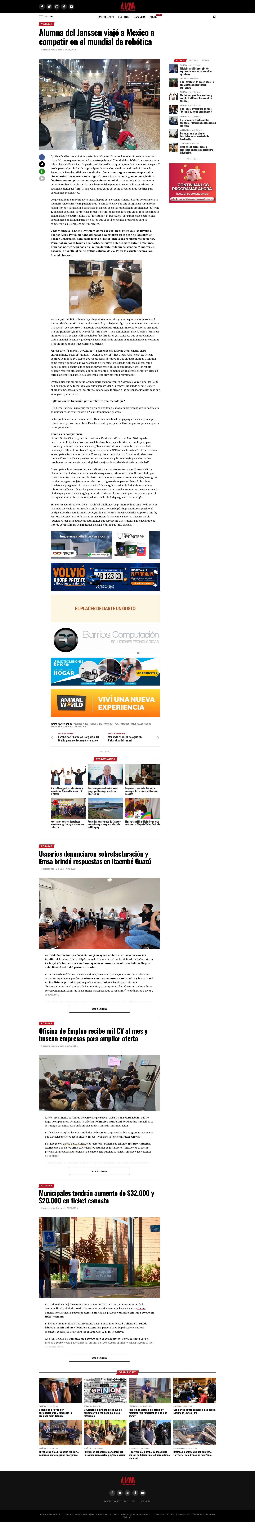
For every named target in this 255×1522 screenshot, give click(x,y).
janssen (109, 724)
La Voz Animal (140, 16)
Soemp (141, 1308)
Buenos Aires (81, 724)
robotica (81, 727)
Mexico (125, 724)
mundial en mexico (141, 724)
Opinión (154, 16)
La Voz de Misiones (74, 1143)
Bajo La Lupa (123, 16)
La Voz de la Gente (106, 16)
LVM (118, 724)
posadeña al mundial (63, 727)
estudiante (96, 724)
